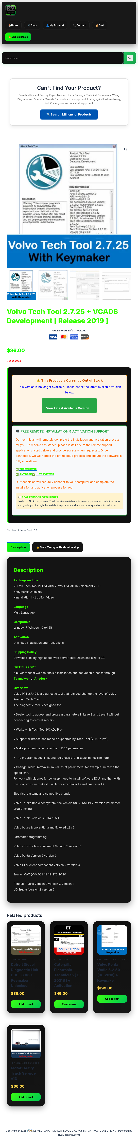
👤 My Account (55, 25)
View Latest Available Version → (69, 408)
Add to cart (26, 1004)
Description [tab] (18, 547)
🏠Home (13, 25)
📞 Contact (79, 25)
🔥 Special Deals (18, 36)
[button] (126, 149)
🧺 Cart (99, 25)
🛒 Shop (32, 25)
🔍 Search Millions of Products (69, 114)
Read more (69, 1004)
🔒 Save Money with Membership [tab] (57, 547)
